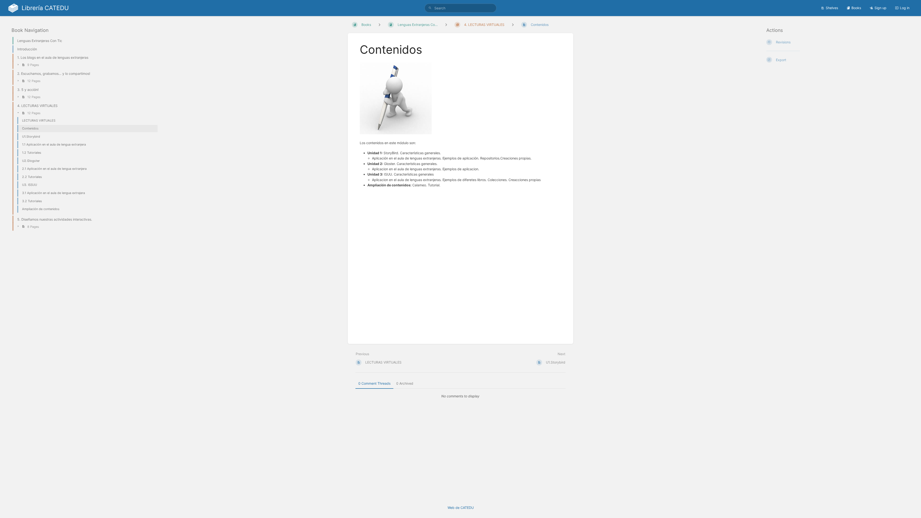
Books (856, 8)
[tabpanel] (460, 396)
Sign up (880, 8)
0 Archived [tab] (404, 383)
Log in (904, 8)
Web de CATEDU (461, 508)
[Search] (430, 8)
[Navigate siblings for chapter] (446, 24)
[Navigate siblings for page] (512, 24)
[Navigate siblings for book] (379, 24)
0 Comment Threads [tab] (374, 383)
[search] (460, 8)
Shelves (832, 8)
